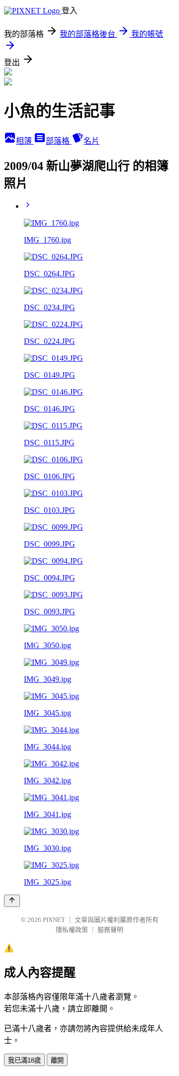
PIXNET (54, 919)
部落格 (59, 141)
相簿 (25, 141)
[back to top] (12, 901)
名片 (91, 141)
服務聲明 (110, 929)
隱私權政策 (72, 929)
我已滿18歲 (24, 1060)
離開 (57, 1060)
